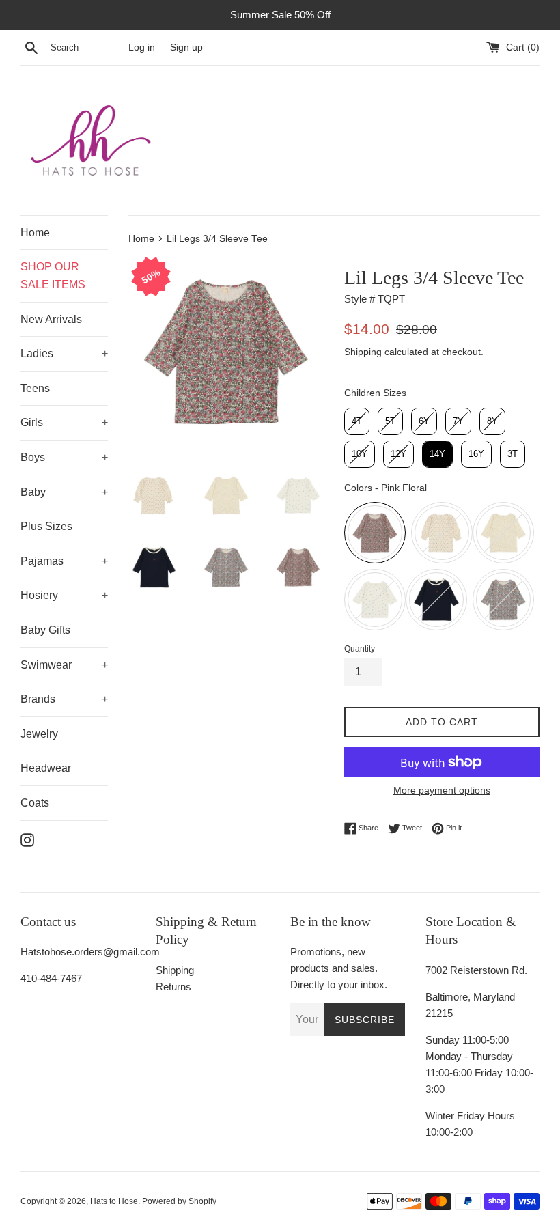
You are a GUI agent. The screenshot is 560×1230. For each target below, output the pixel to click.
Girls (31, 422)
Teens (35, 388)
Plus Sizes (46, 526)
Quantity (359, 649)
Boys (32, 457)
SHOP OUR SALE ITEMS (52, 275)
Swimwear (46, 665)
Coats (34, 803)
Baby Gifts (45, 630)
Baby (33, 492)
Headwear (45, 768)
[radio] (356, 421)
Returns (173, 986)
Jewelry (39, 734)
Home (35, 232)
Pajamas (42, 561)
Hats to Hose (114, 1201)
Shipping (363, 351)
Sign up (186, 47)
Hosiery (39, 595)
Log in (141, 47)
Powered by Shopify (179, 1201)
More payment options (441, 790)
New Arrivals (51, 319)
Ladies (36, 353)
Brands (37, 699)
